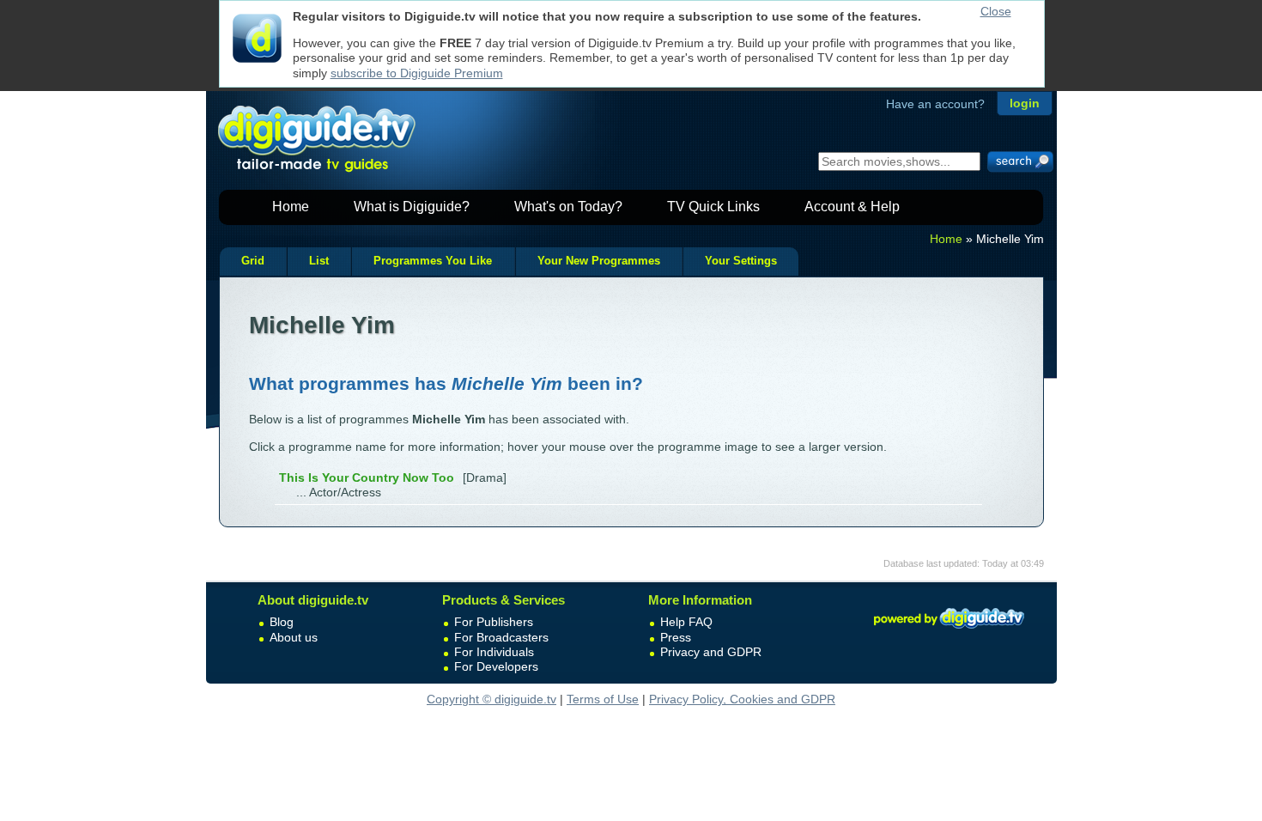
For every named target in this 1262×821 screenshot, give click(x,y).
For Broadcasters (501, 637)
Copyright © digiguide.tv (491, 699)
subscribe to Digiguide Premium (417, 73)
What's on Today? (568, 206)
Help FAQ (686, 622)
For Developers (496, 666)
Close (995, 11)
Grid (252, 261)
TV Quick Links (713, 206)
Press (675, 637)
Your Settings (741, 261)
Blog (282, 622)
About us (294, 637)
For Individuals (494, 652)
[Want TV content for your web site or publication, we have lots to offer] (948, 631)
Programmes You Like (432, 261)
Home (290, 206)
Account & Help (852, 206)
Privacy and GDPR (710, 652)
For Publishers (493, 622)
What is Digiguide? (412, 206)
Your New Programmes (598, 261)
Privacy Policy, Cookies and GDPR (742, 699)
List (319, 261)
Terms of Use (603, 699)
